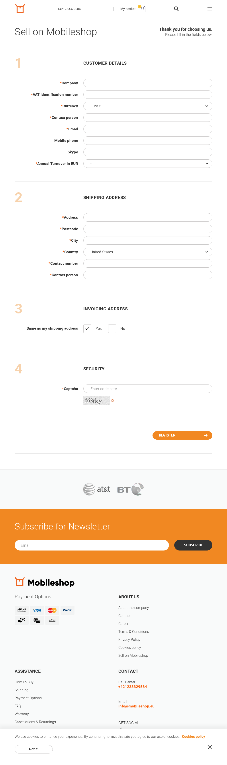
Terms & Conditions (133, 632)
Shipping (21, 690)
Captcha (71, 388)
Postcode (70, 229)
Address (71, 217)
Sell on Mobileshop (133, 655)
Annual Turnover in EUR (57, 163)
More (52, 620)
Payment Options (28, 698)
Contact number (64, 263)
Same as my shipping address (52, 328)
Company (70, 83)
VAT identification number (55, 94)
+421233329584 (69, 9)
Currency (70, 106)
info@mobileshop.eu (136, 706)
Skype (73, 152)
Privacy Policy (129, 640)
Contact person (65, 117)
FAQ (18, 706)
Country (71, 252)
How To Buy (24, 682)
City (74, 240)
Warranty (22, 714)
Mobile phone (66, 140)
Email (73, 129)
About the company (133, 608)
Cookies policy (129, 647)
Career (123, 624)
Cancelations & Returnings (35, 722)
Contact (124, 616)
